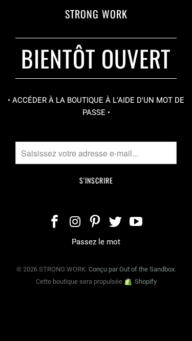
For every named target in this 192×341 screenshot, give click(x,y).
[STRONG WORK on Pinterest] (95, 222)
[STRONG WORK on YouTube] (136, 222)
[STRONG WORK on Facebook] (54, 222)
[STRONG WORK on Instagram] (75, 222)
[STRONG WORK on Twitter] (115, 222)
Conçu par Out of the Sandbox (132, 269)
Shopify (146, 281)
